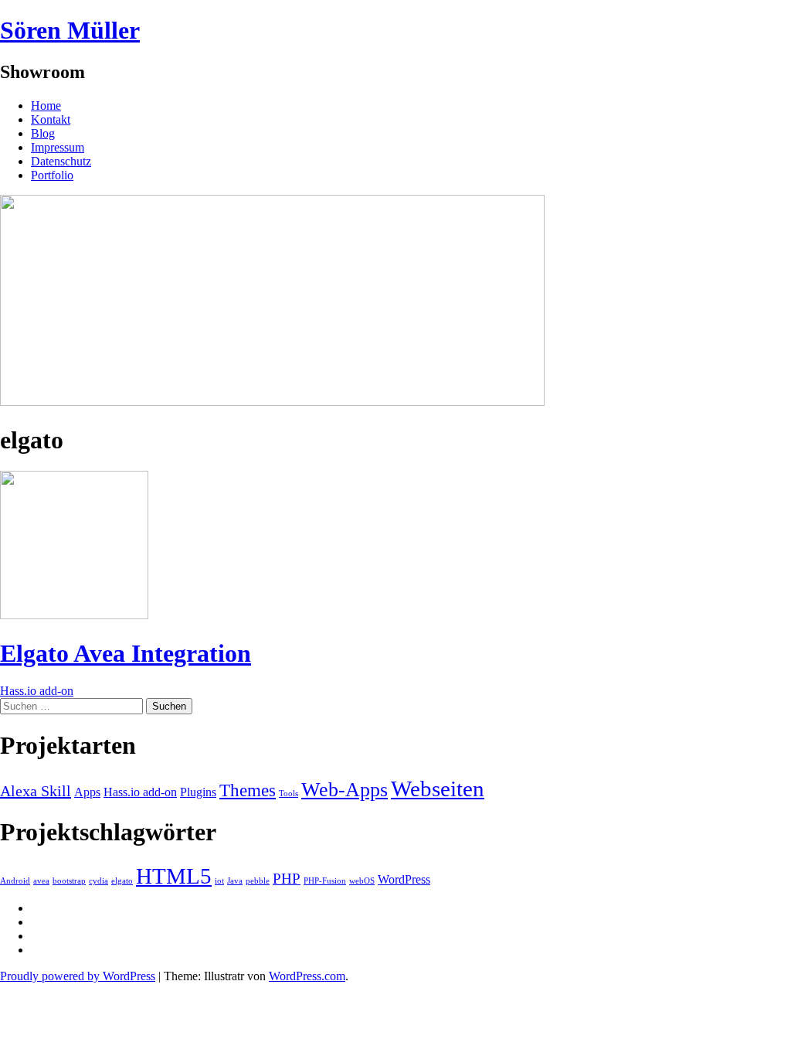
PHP (286, 878)
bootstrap (69, 881)
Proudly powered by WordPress (77, 976)
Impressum (57, 147)
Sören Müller (70, 30)
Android (15, 881)
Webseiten (437, 788)
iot (219, 881)
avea (41, 881)
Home (46, 105)
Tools (288, 793)
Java (235, 881)
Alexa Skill (35, 790)
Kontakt (50, 119)
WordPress (404, 879)
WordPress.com (307, 976)
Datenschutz (61, 161)
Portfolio (52, 175)
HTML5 (174, 876)
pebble (258, 881)
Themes (247, 790)
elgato (122, 881)
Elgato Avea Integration (125, 653)
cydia (98, 881)
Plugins (198, 792)
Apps (87, 792)
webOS (362, 881)
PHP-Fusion (325, 881)
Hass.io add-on (36, 690)
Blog (43, 133)
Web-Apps (344, 789)
